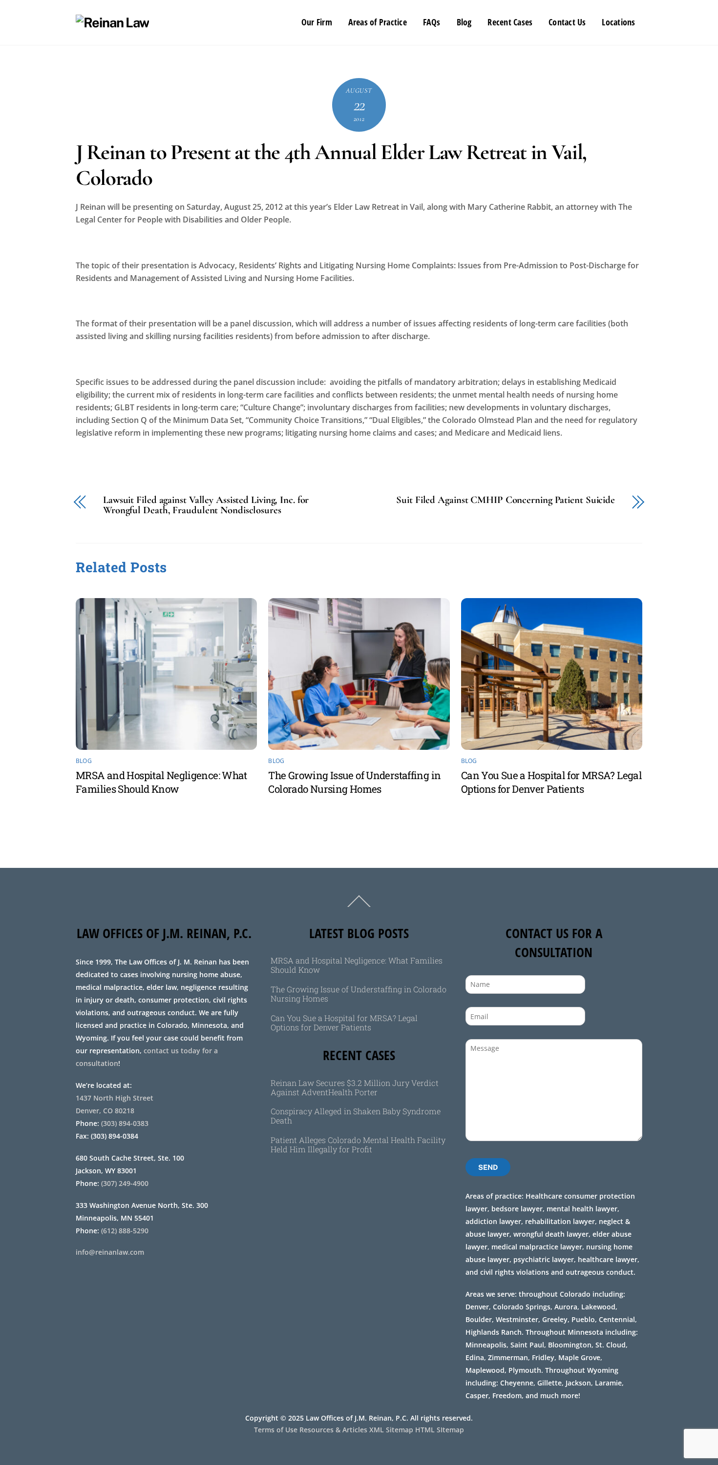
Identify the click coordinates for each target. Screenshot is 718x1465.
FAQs (432, 22)
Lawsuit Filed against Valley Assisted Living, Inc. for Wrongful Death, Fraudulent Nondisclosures (206, 505)
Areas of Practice (377, 22)
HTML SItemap (439, 1429)
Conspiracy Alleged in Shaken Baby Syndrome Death (356, 1115)
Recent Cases (509, 22)
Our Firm (316, 22)
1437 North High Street (115, 1098)
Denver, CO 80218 (105, 1110)
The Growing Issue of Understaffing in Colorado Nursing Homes (354, 782)
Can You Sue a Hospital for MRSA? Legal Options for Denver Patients (551, 782)
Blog (464, 22)
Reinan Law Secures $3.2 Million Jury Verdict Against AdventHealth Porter (355, 1087)
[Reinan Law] (112, 22)
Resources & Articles (333, 1429)
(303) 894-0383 (124, 1123)
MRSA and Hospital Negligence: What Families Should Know (161, 782)
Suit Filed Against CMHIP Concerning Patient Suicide (505, 500)
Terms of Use (275, 1429)
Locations (618, 22)
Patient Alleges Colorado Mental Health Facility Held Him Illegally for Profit (358, 1144)
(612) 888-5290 (124, 1230)
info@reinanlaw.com (110, 1252)
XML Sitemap (391, 1429)
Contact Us (567, 22)
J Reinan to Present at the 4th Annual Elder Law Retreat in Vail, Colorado (331, 165)
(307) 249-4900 (124, 1183)
